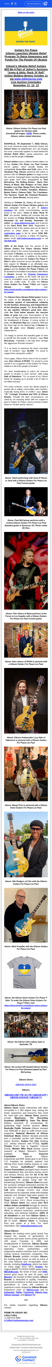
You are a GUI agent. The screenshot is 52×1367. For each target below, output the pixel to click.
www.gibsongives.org (31, 1226)
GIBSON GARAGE (19, 1097)
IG (26, 1095)
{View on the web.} (26, 12)
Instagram (9, 1292)
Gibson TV (30, 1295)
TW (21, 1095)
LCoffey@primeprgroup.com (18, 1320)
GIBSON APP (40, 1095)
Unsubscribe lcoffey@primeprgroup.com (26, 1344)
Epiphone (26, 1264)
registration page (12, 233)
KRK (45, 1272)
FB (30, 1095)
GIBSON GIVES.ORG (26, 1085)
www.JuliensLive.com (28, 78)
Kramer (39, 1267)
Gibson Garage (11, 1295)
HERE (29, 133)
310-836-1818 (10, 241)
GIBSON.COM (11, 1095)
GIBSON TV (36, 1097)
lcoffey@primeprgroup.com (29, 1350)
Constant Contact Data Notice (32, 1347)
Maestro (8, 1277)
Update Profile (14, 1347)
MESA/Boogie (11, 1272)
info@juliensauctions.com (29, 238)
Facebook (29, 1292)
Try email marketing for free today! (26, 1363)
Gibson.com (32, 1290)
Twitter (19, 1292)
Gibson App (41, 1292)
